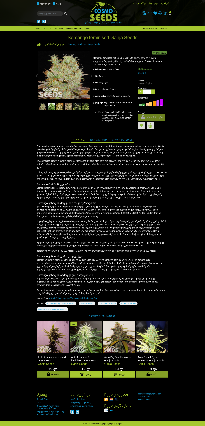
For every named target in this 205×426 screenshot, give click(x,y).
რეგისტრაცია (45, 3)
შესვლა (59, 3)
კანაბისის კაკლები (128, 303)
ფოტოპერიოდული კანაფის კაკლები (52, 309)
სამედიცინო (90, 298)
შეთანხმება (43, 399)
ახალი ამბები (140, 3)
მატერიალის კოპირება (81, 402)
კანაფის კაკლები (87, 303)
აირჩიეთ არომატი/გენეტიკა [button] (78, 28)
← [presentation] (99, 382)
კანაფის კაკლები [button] (43, 28)
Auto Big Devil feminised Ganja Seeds (118, 358)
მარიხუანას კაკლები (107, 303)
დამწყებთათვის (75, 298)
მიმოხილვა (79, 140)
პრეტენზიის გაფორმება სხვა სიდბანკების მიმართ (51, 412)
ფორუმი (165, 3)
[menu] (147, 12)
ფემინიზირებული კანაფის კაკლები (61, 303)
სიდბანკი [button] (59, 28)
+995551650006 (145, 399)
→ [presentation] (105, 382)
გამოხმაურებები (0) (122, 140)
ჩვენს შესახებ (77, 399)
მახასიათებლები (98, 140)
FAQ (38, 402)
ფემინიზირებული (57, 298)
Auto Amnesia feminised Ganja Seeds (52, 358)
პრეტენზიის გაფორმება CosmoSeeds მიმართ (49, 407)
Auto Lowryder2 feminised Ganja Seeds (84, 358)
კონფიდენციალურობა (81, 406)
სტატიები (154, 3)
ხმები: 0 (142, 73)
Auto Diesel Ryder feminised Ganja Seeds (150, 358)
